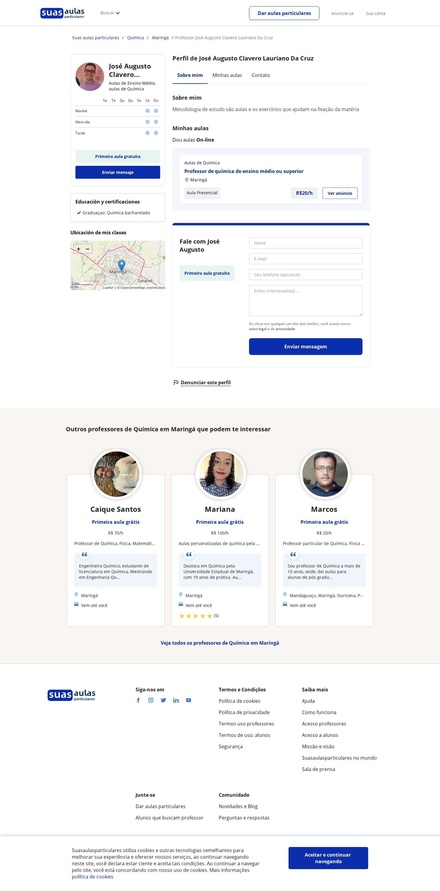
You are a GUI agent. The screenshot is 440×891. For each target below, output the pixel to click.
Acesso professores (324, 723)
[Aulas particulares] (62, 20)
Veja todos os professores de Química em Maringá (220, 643)
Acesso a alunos (320, 735)
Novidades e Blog (238, 806)
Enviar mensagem (305, 346)
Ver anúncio (340, 193)
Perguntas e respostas (244, 817)
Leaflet (108, 287)
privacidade (285, 329)
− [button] (87, 248)
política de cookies (92, 876)
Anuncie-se (342, 13)
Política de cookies (239, 701)
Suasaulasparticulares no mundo (339, 758)
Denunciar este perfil (206, 382)
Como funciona (319, 712)
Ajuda (308, 701)
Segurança (231, 746)
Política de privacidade (244, 712)
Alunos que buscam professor (170, 817)
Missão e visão (318, 746)
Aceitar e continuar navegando (328, 858)
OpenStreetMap (133, 287)
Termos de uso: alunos (244, 735)
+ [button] (79, 248)
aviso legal (258, 329)
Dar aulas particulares (284, 13)
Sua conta (376, 13)
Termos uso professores (246, 723)
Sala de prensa (318, 769)
